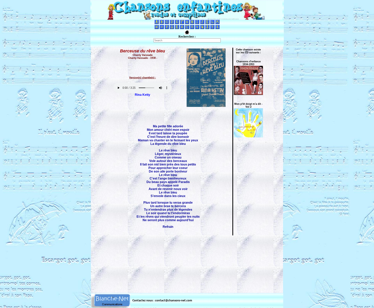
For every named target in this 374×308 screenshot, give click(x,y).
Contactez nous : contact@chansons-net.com (162, 300)
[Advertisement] (187, 263)
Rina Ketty (142, 94)
